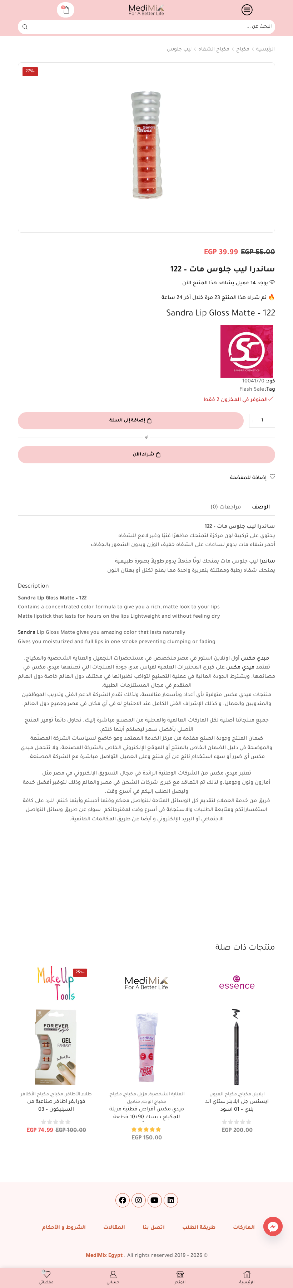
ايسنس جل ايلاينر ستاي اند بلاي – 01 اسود (237, 1106)
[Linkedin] (171, 1200)
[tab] (261, 507)
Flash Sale (251, 390)
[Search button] (25, 27)
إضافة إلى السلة (127, 420)
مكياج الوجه (154, 1102)
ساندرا (267, 562)
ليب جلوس (179, 49)
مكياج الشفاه (213, 49)
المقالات (114, 1228)
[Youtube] (155, 1200)
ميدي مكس (255, 659)
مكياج (242, 49)
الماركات (244, 1228)
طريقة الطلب (198, 1228)
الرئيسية (265, 49)
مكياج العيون (223, 1094)
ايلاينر (259, 1094)
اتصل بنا (154, 1228)
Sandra (26, 633)
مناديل (133, 1102)
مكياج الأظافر (35, 1094)
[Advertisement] (146, 889)
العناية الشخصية (167, 1094)
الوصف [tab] (261, 508)
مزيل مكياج (135, 1094)
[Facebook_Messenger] (273, 1226)
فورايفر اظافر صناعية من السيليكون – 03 (56, 1106)
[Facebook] (122, 1200)
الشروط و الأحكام (64, 1228)
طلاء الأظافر (78, 1094)
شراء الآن (143, 454)
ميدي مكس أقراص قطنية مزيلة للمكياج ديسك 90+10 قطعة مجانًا (146, 1117)
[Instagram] (138, 1200)
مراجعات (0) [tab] (225, 508)
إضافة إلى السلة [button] (237, 1073)
